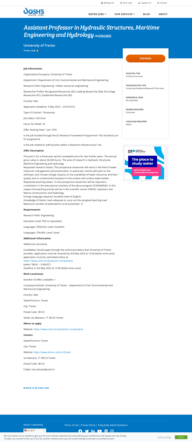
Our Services (124, 14)
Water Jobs (96, 14)
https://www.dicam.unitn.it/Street (52, 352)
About (163, 14)
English (31, 430)
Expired (145, 58)
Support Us (146, 3)
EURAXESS (104, 36)
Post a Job (127, 3)
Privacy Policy (88, 425)
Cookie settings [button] (164, 437)
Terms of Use (71, 425)
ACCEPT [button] (181, 437)
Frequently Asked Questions (113, 425)
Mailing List (108, 3)
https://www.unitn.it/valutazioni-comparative (48, 260)
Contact (163, 3)
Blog (146, 14)
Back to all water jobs (37, 387)
